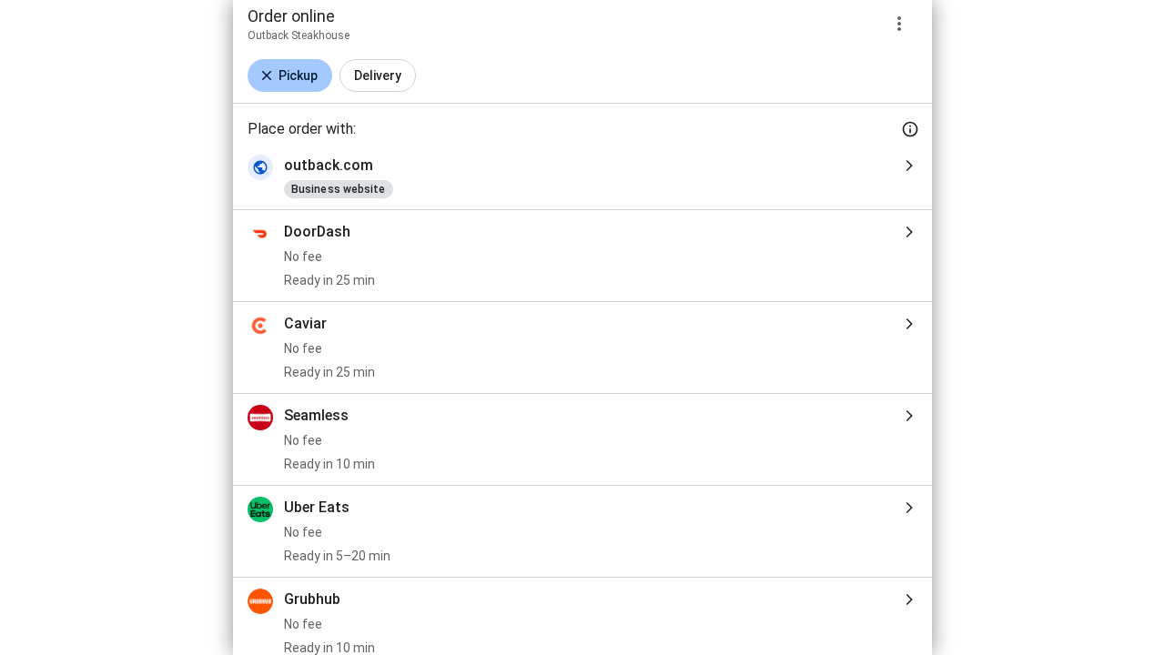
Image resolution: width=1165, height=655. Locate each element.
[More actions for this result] (899, 23)
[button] (290, 75)
